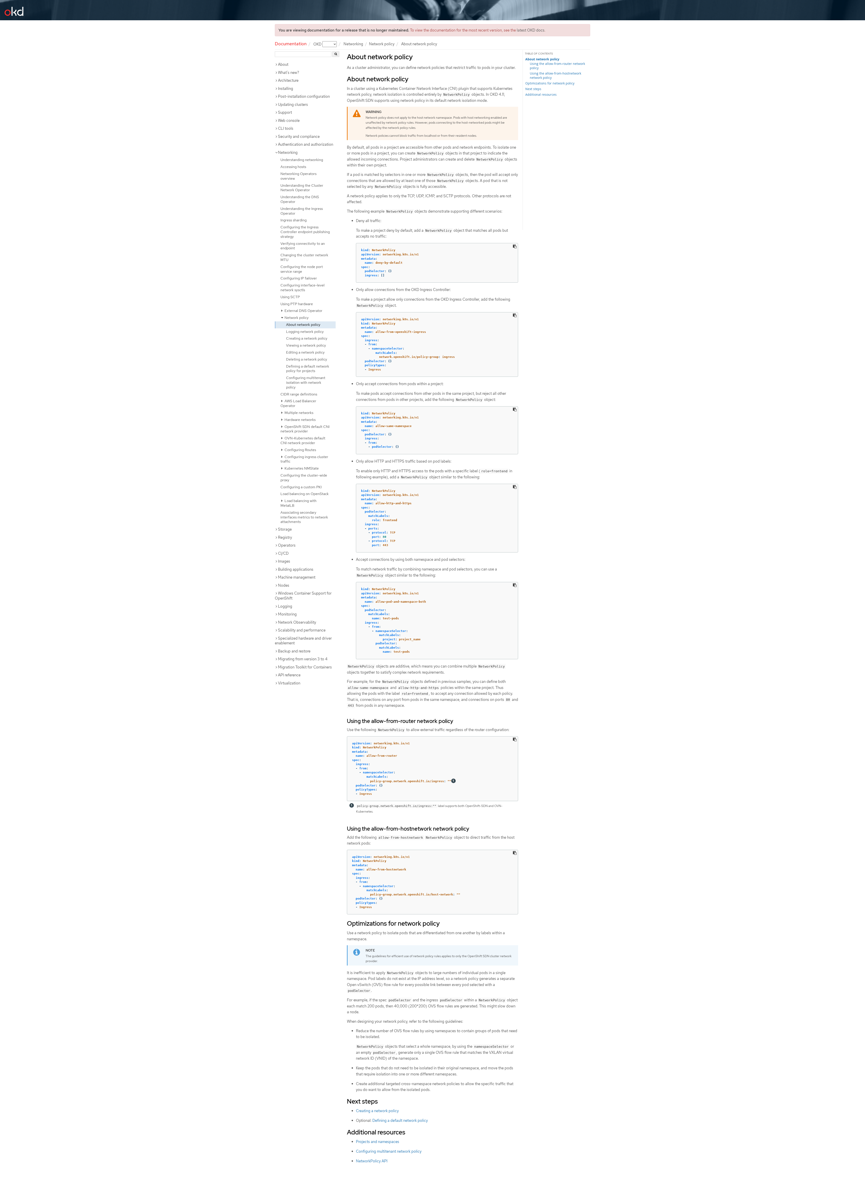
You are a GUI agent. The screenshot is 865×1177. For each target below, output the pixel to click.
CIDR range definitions (298, 394)
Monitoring (287, 614)
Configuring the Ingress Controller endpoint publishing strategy (305, 232)
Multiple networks (298, 412)
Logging (285, 606)
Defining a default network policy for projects (307, 368)
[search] (335, 54)
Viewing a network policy (306, 345)
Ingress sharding (293, 220)
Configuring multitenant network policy (388, 1151)
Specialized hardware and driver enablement (303, 641)
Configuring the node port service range (301, 269)
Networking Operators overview (298, 176)
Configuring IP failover (298, 278)
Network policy (381, 43)
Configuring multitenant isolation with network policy (305, 382)
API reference (289, 675)
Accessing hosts (293, 166)
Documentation (291, 44)
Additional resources (541, 94)
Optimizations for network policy (549, 83)
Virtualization (289, 683)
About (283, 64)
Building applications (295, 569)
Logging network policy (305, 331)
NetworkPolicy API (371, 1161)
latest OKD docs (530, 30)
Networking (353, 43)
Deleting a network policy (306, 359)
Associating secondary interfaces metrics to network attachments (304, 517)
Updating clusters (293, 104)
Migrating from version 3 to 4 (303, 659)
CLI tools (285, 128)
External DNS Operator (303, 310)
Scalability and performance (302, 630)
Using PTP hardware (296, 304)
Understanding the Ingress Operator (301, 211)
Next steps (533, 89)
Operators (287, 545)
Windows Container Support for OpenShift (303, 596)
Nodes (283, 585)
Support (285, 112)
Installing (285, 88)
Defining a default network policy (400, 1120)
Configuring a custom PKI (301, 487)
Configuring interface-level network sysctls (302, 287)
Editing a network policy (305, 352)
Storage (285, 529)
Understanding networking (301, 159)
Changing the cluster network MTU (304, 257)
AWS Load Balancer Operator (298, 403)
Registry (285, 537)
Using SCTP (290, 297)
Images (284, 561)
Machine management (296, 577)
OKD (317, 43)
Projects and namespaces (377, 1141)
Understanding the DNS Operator (299, 199)
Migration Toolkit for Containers (305, 667)
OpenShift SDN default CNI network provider (305, 429)
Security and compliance (299, 136)
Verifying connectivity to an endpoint (302, 246)
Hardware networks (300, 419)
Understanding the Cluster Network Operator (301, 188)
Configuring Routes (300, 450)
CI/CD (283, 553)
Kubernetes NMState (301, 468)
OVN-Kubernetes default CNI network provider (302, 440)
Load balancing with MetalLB (298, 503)
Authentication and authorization (305, 144)
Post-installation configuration (304, 96)
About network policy (303, 324)
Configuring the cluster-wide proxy (303, 477)
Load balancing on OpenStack (304, 493)
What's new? (288, 72)
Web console (289, 120)
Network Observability (297, 622)
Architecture (288, 80)
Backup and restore (294, 651)
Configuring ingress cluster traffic (304, 459)
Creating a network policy (306, 338)
